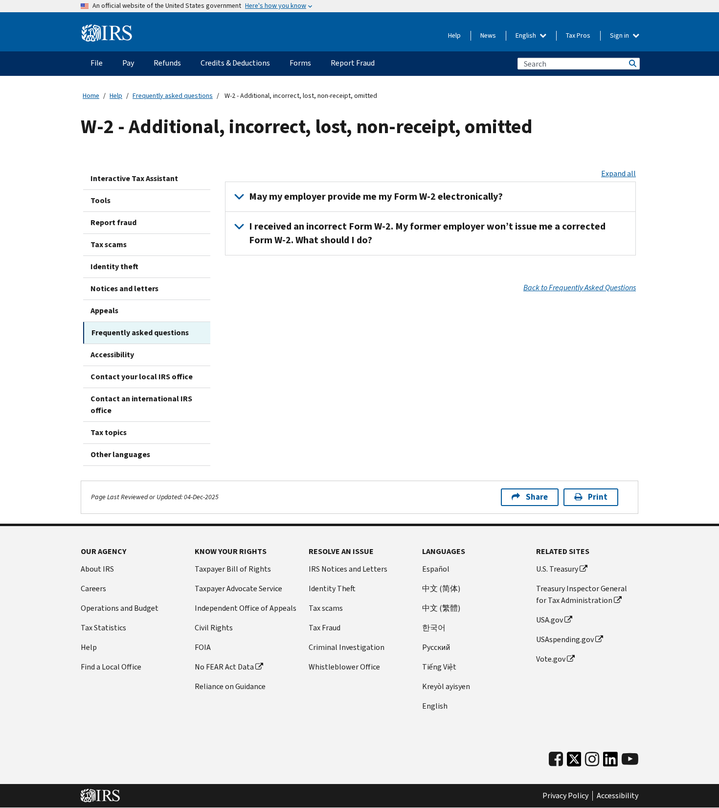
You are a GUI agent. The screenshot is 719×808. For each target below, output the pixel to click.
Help (454, 35)
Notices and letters (124, 288)
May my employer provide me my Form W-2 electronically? (376, 196)
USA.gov (549, 620)
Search (632, 63)
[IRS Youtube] (630, 759)
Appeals (104, 310)
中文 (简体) (441, 588)
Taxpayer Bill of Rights (233, 569)
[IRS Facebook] (556, 759)
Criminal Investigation (346, 647)
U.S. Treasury (557, 569)
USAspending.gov (565, 639)
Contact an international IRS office (141, 404)
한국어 (434, 628)
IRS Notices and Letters (348, 569)
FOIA (203, 647)
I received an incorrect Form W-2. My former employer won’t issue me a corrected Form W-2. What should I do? (427, 233)
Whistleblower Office (344, 667)
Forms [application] (300, 63)
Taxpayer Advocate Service (238, 588)
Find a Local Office (111, 667)
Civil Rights (214, 628)
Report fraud (113, 222)
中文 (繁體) (441, 608)
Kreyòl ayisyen (446, 686)
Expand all (618, 173)
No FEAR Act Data (224, 667)
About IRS (97, 569)
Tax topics (108, 432)
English (527, 35)
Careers (93, 588)
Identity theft (114, 266)
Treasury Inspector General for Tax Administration (581, 594)
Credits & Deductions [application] (235, 63)
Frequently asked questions (173, 95)
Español (435, 569)
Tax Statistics (103, 628)
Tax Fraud (324, 628)
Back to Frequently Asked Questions (579, 287)
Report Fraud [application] (353, 63)
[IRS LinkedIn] (610, 762)
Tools (100, 200)
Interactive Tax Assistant (134, 178)
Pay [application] (128, 63)
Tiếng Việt (439, 667)
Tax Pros (578, 35)
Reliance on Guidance (230, 686)
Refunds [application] (167, 63)
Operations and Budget (119, 608)
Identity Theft (332, 588)
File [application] (96, 63)
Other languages (120, 454)
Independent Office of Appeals (245, 608)
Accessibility (112, 354)
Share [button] (537, 497)
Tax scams (108, 244)
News (488, 35)
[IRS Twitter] (574, 762)
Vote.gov (550, 659)
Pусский (436, 647)
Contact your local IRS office (141, 376)
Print (597, 497)
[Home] (107, 33)
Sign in (620, 35)
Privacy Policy (565, 796)
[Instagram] (592, 759)
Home (91, 95)
